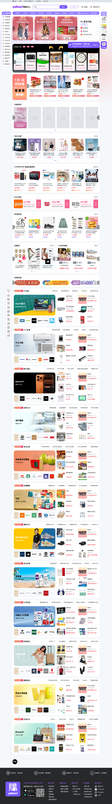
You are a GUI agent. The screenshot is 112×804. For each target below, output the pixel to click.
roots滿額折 (62, 641)
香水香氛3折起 (76, 563)
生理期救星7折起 (93, 602)
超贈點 (95, 13)
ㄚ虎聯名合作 (76, 794)
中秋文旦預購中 (69, 447)
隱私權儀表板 (53, 799)
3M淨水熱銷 (94, 408)
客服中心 (75, 786)
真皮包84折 (83, 641)
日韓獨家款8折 (61, 524)
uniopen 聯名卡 (84, 13)
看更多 (104, 39)
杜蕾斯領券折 (94, 485)
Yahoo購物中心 (21, 7)
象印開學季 (66, 330)
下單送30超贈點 (93, 719)
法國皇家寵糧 (94, 447)
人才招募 (75, 791)
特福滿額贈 (62, 408)
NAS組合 (55, 291)
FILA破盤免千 (84, 524)
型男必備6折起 (52, 680)
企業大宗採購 (76, 789)
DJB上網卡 (70, 369)
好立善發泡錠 (83, 485)
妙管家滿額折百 (68, 602)
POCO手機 (60, 369)
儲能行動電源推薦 (82, 369)
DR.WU (87, 563)
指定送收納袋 (73, 408)
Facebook (101, 789)
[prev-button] (13, 283)
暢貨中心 (33, 13)
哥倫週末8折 (73, 524)
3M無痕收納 (84, 408)
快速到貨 (41, 13)
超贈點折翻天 (64, 786)
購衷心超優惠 (64, 789)
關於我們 (51, 786)
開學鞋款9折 (50, 524)
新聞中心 (100, 786)
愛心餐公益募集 (57, 447)
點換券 (18, 13)
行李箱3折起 (94, 641)
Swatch (85, 680)
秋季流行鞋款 (73, 641)
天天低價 (49, 13)
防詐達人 (84, 291)
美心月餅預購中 (82, 447)
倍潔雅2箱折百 (56, 602)
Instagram (101, 792)
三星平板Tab (50, 369)
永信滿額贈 (61, 485)
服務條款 (51, 794)
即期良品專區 (45, 447)
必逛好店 (64, 13)
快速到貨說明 (88, 794)
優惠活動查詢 (64, 791)
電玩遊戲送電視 (93, 330)
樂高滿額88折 (44, 602)
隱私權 (51, 791)
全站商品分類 (88, 797)
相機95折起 (94, 369)
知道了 (95, 45)
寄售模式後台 (88, 789)
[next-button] (98, 283)
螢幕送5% (75, 291)
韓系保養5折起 (64, 563)
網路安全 (51, 789)
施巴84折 (95, 563)
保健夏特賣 (51, 485)
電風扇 (84, 330)
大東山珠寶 (76, 680)
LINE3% (53, 719)
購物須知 (51, 797)
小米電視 (75, 330)
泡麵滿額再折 (81, 719)
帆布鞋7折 (95, 524)
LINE (99, 795)
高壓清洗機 (52, 408)
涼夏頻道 (56, 13)
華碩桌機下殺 (65, 291)
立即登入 (84, 24)
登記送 (25, 13)
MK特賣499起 (65, 680)
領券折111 (52, 641)
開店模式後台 (88, 791)
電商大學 (86, 786)
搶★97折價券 (80, 602)
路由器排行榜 (94, 291)
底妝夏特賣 (53, 563)
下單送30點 (62, 719)
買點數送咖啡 (94, 680)
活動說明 (95, 167)
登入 (74, 7)
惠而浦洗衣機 (56, 330)
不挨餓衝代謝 (72, 485)
